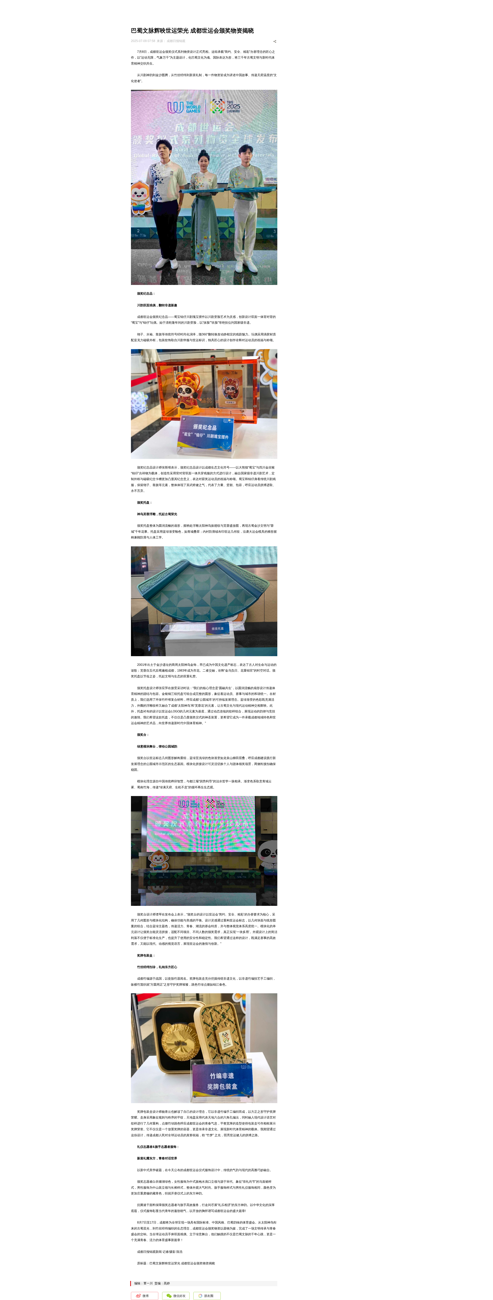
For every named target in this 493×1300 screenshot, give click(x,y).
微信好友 (179, 1295)
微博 (146, 1295)
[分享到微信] (261, 41)
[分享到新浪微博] (254, 41)
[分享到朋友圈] (268, 41)
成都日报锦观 (176, 41)
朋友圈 (208, 1295)
